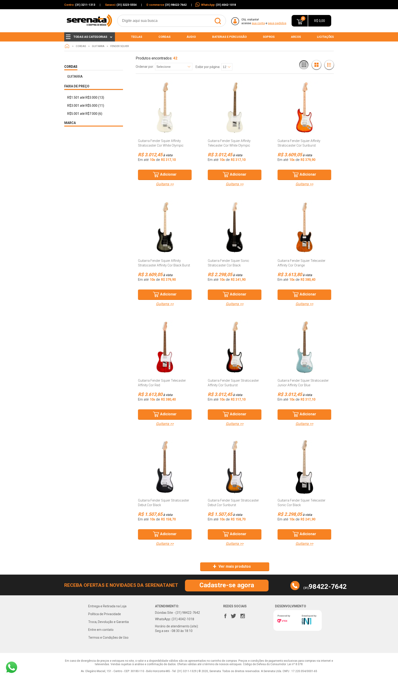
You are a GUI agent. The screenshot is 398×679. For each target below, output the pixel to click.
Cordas (164, 36)
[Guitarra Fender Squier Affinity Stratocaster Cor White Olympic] (165, 107)
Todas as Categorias (90, 36)
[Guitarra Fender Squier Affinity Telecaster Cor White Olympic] (234, 107)
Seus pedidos (277, 23)
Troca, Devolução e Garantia (108, 621)
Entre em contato (101, 629)
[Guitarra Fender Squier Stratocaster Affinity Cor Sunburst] (234, 347)
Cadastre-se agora (226, 585)
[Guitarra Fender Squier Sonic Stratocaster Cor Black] (234, 227)
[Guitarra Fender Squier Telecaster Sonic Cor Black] (304, 467)
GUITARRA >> (165, 184)
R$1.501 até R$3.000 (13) (85, 97)
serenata (67, 46)
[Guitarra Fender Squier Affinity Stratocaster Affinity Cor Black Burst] (165, 227)
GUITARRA (98, 46)
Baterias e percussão (229, 36)
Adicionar (168, 174)
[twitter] (233, 615)
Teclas (136, 36)
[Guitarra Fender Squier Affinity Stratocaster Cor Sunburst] (304, 107)
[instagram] (242, 615)
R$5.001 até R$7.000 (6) (84, 113)
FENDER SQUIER (119, 46)
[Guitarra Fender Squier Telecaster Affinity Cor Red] (165, 347)
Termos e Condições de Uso (108, 637)
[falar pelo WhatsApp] (11, 667)
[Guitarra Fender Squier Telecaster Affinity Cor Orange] (304, 227)
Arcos (296, 36)
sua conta (258, 23)
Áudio (191, 36)
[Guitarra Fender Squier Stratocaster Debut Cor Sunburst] (234, 467)
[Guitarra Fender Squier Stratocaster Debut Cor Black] (165, 467)
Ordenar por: (145, 66)
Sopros (269, 36)
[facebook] (225, 615)
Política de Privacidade (104, 614)
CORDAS (81, 46)
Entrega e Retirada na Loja (107, 606)
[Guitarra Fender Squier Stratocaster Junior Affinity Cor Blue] (304, 347)
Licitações (325, 36)
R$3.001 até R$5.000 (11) (85, 105)
